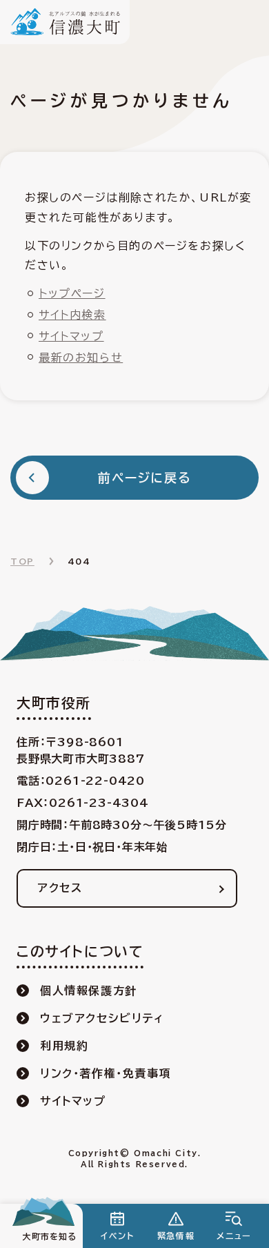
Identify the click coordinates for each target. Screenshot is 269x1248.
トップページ (72, 293)
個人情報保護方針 (88, 990)
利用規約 (64, 1045)
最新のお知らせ (81, 357)
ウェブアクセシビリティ (102, 1018)
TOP (22, 561)
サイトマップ (71, 336)
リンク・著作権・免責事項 (105, 1073)
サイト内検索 (72, 314)
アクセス (59, 887)
